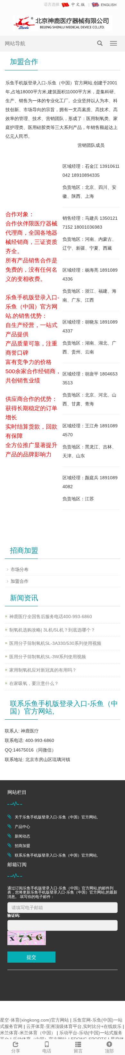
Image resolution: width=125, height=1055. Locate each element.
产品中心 (22, 826)
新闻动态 (22, 836)
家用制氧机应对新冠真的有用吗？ (43, 670)
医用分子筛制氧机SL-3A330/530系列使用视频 (55, 643)
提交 (31, 957)
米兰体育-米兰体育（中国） (27, 1032)
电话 (46, 1050)
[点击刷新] (26, 938)
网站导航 (15, 43)
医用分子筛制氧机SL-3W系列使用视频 (47, 656)
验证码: (13, 915)
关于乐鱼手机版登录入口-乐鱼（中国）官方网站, (56, 817)
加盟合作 (20, 581)
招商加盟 (22, 846)
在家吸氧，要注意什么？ (34, 683)
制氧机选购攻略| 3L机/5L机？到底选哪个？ (52, 629)
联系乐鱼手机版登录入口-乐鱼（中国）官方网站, (56, 855)
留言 (78, 1050)
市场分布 (20, 569)
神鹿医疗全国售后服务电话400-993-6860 (50, 616)
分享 (15, 1050)
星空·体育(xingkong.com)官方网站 (34, 1020)
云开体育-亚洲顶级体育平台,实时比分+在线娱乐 (73, 1026)
